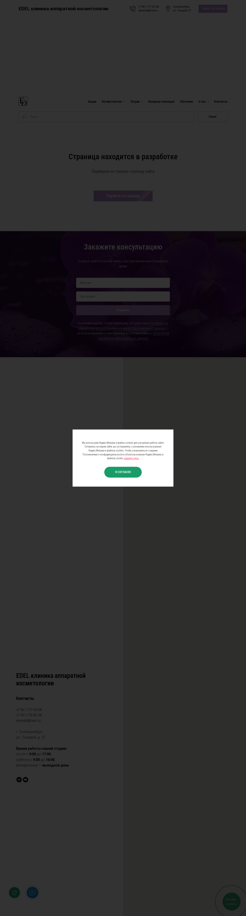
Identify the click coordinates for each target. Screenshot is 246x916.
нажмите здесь (131, 458)
